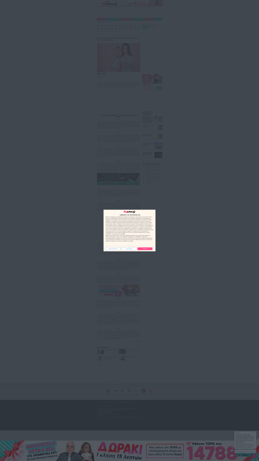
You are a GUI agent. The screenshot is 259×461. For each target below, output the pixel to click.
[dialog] (129, 230)
